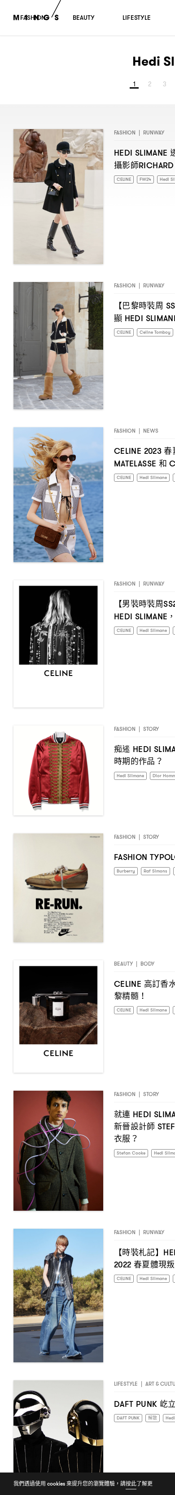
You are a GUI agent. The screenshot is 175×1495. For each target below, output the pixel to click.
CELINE (125, 183)
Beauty (123, 967)
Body (147, 967)
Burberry (128, 875)
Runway (153, 136)
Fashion (125, 136)
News (150, 434)
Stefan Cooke (133, 1157)
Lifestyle (126, 1387)
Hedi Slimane (132, 779)
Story (151, 732)
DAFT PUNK (130, 1422)
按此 (131, 1483)
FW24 (150, 183)
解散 (157, 1422)
